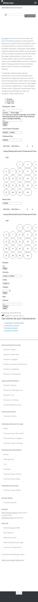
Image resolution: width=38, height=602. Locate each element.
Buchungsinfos (8, 533)
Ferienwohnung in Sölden (11, 479)
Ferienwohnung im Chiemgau (13, 443)
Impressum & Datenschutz (12, 547)
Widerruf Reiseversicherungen (13, 542)
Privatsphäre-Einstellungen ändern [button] (13, 554)
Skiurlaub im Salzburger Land (12, 390)
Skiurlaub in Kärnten (11, 328)
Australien (5, 38)
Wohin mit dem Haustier (10, 513)
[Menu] (35, 2)
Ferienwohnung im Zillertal (12, 474)
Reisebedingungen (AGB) (11, 528)
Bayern (5, 428)
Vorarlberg (6, 469)
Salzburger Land (8, 459)
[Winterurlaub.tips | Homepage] (9, 2)
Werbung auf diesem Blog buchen (13, 560)
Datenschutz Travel (9, 538)
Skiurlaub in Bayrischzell (11, 354)
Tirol (4, 464)
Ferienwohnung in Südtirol (12, 490)
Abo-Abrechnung (7, 518)
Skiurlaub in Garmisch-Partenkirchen (15, 364)
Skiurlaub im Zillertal (11, 330)
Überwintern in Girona (12, 325)
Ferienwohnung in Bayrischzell (13, 433)
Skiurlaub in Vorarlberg (10, 400)
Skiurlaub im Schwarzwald (11, 374)
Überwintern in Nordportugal (14, 323)
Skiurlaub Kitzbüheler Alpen (12, 405)
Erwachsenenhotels (9, 502)
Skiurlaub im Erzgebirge (11, 369)
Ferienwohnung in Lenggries (12, 438)
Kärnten (6, 454)
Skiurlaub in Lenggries (10, 359)
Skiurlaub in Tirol (8, 395)
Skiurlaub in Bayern (9, 350)
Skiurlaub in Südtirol (9, 416)
